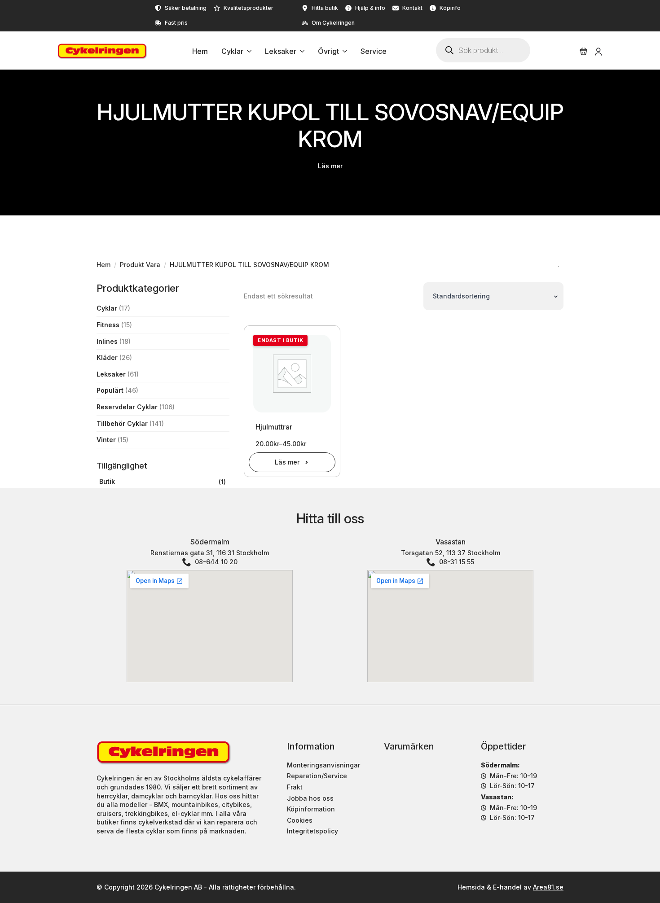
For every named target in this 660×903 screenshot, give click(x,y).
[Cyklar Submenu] (247, 52)
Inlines (107, 341)
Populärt (110, 390)
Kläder (107, 357)
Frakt (295, 787)
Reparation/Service (317, 776)
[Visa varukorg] (584, 52)
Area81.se (548, 887)
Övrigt (328, 52)
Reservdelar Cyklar (127, 407)
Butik (107, 481)
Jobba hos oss (310, 798)
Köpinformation (311, 809)
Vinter (106, 439)
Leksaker (280, 52)
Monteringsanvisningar (323, 765)
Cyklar (232, 52)
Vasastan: (497, 797)
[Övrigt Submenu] (343, 52)
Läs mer (330, 166)
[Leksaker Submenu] (300, 52)
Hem (200, 52)
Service (374, 52)
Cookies (299, 820)
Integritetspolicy (312, 831)
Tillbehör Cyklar (122, 423)
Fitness (108, 325)
